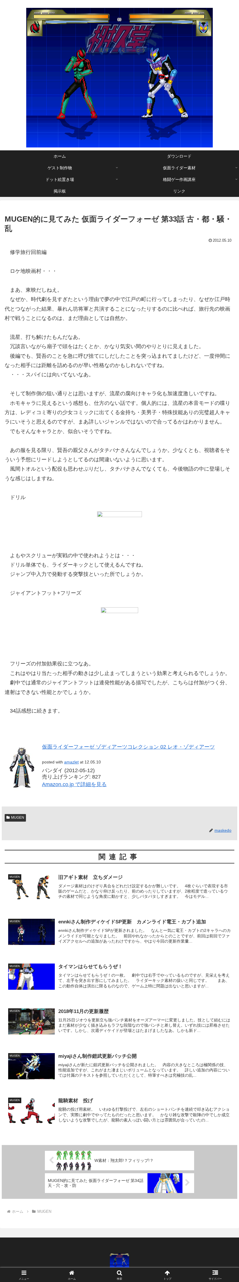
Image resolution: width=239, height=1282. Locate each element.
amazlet (71, 762)
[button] (221, 942)
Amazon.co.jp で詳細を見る (74, 784)
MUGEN (17, 818)
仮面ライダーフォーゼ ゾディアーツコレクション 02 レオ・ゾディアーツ (128, 747)
